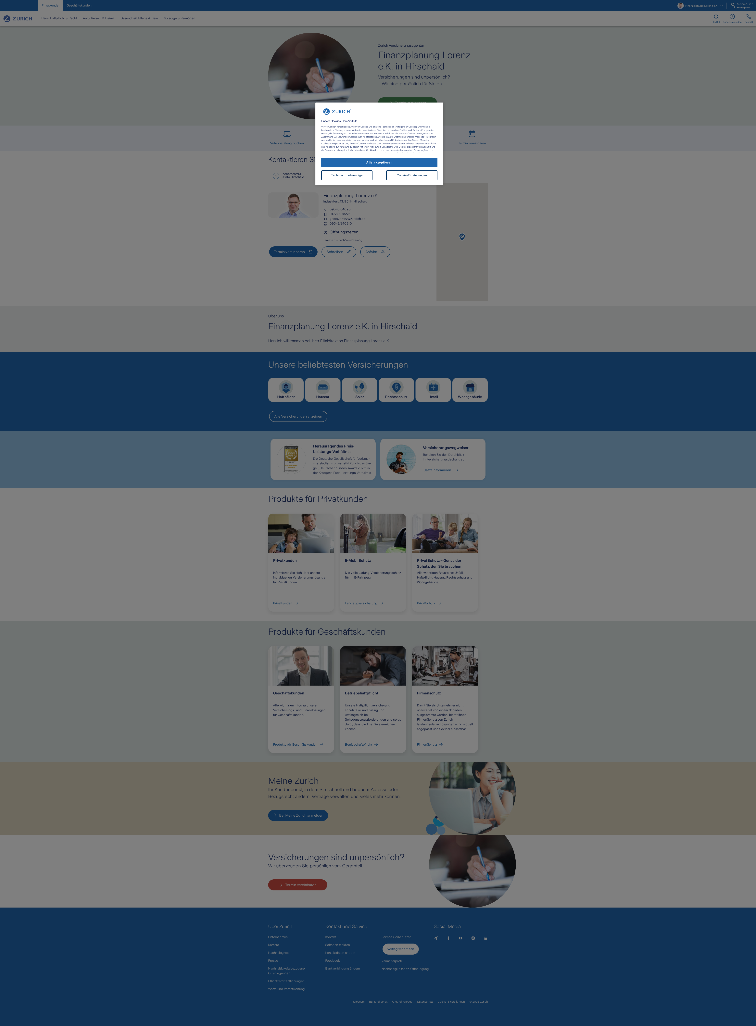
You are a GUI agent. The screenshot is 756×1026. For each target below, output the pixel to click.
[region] (379, 144)
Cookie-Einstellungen (412, 175)
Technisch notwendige (346, 175)
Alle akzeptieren (379, 162)
